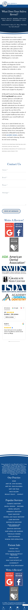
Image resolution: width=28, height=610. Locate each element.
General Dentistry (19, 18)
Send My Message (11, 211)
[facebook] (8, 457)
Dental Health (6, 18)
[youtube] (14, 457)
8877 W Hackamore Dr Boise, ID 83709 (15, 451)
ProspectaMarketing (20, 604)
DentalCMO (18, 603)
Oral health (6, 20)
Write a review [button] (10, 317)
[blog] (19, 457)
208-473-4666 (15, 445)
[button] (15, 308)
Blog (18, 24)
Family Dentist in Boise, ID (8, 24)
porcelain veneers (12, 135)
